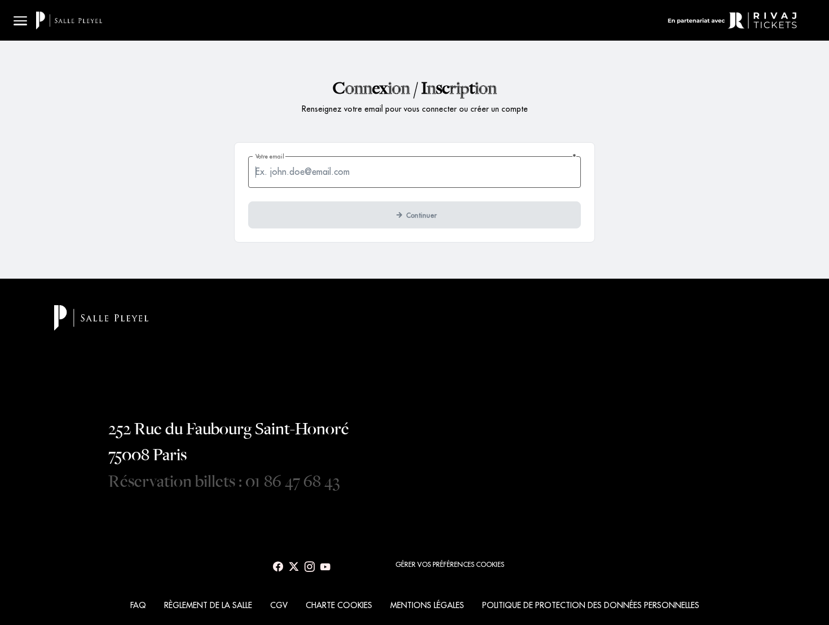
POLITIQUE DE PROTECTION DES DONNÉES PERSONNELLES (590, 605)
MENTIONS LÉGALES (427, 605)
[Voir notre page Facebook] (278, 567)
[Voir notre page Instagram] (309, 567)
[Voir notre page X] (294, 567)
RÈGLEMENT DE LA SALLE (208, 605)
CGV (279, 605)
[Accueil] (69, 20)
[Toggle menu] (20, 20)
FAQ (138, 605)
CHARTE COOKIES (339, 605)
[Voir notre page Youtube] (325, 567)
